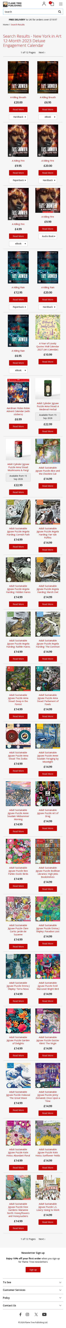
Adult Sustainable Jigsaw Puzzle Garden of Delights (18, 1040)
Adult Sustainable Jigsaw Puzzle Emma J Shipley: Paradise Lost (47, 928)
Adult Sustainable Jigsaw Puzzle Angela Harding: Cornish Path (18, 531)
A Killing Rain (18, 287)
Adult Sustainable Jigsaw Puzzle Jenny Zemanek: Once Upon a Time (48, 1096)
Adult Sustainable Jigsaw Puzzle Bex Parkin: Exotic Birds (18, 870)
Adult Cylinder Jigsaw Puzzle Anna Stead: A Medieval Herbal (48, 406)
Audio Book (48, 236)
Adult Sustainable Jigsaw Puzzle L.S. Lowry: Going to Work (47, 1206)
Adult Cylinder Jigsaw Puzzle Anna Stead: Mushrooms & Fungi (18, 467)
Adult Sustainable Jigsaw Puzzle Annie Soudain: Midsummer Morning (18, 814)
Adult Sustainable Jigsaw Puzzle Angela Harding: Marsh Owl (48, 589)
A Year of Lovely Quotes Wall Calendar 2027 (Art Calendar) (47, 346)
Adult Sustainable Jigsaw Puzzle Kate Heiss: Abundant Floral (18, 1152)
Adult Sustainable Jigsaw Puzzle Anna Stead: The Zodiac (18, 755)
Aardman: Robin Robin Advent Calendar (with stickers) (18, 411)
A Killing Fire (18, 160)
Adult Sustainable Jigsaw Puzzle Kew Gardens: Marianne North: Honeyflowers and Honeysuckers (18, 1210)
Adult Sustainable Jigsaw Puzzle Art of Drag (47, 813)
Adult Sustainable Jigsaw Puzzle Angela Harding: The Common (48, 643)
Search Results (18, 24)
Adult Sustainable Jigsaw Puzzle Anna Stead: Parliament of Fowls (47, 699)
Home (6, 24)
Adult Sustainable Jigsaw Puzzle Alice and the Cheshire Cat (48, 470)
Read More (18, 109)
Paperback (18, 180)
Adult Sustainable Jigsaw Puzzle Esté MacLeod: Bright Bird (48, 985)
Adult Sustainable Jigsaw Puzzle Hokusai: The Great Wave (18, 1094)
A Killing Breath (18, 97)
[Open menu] (61, 4)
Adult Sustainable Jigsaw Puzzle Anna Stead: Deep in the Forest (18, 699)
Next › (42, 52)
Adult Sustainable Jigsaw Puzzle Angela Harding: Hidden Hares (18, 589)
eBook (48, 116)
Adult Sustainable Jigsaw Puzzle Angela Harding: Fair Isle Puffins (48, 533)
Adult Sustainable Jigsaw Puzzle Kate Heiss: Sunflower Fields (47, 1152)
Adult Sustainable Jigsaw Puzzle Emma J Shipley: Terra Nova (18, 985)
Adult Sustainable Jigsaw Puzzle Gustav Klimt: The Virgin (48, 1040)
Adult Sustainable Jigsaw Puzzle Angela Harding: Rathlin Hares (18, 643)
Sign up (33, 1269)
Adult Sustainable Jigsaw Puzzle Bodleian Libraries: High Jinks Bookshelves (48, 872)
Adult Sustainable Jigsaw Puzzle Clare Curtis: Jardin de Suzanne (18, 930)
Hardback (18, 116)
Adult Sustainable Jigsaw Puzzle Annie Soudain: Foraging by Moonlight (48, 757)
